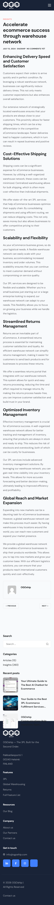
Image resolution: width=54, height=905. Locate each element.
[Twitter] (34, 863)
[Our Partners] (27, 833)
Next (44, 606)
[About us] (27, 828)
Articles (7, 660)
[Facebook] (16, 863)
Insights (7, 19)
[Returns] (27, 790)
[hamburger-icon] (49, 5)
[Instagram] (25, 863)
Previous (12, 606)
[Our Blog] (27, 812)
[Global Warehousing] (27, 785)
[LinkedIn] (6, 863)
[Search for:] (27, 644)
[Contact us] (27, 839)
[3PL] (27, 779)
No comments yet (36, 49)
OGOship (21, 49)
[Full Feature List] (27, 796)
